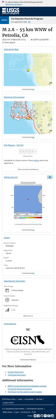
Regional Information (14, 97)
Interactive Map (11, 49)
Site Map (39, 399)
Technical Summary (17, 374)
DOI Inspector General (35, 409)
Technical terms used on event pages (25, 391)
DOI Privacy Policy (9, 399)
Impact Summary (16, 372)
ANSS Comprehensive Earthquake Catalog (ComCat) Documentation (27, 387)
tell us (36, 160)
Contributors (10, 323)
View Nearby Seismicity (14, 281)
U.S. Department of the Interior (13, 409)
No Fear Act (25, 412)
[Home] (10, 15)
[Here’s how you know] (28, 3)
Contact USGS (8, 403)
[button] (28, 70)
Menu (4, 20)
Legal (20, 399)
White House (7, 412)
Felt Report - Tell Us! (13, 145)
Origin (7, 237)
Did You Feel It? (11, 177)
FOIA (34, 412)
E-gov (17, 412)
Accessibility (29, 399)
